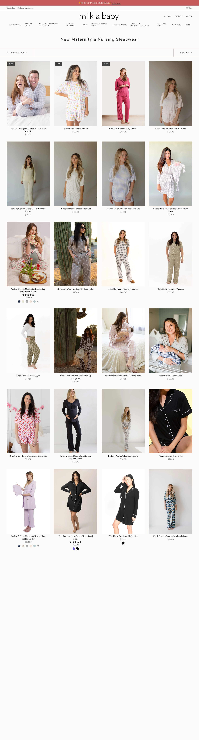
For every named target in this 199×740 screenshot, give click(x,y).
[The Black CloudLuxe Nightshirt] (123, 501)
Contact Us (11, 8)
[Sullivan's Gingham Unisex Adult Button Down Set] (28, 93)
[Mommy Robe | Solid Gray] (170, 340)
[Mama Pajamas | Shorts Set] (170, 421)
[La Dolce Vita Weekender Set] (75, 93)
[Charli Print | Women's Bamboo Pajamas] (170, 501)
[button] (30, 25)
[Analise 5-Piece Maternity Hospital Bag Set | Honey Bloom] (28, 254)
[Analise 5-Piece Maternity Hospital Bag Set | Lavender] (28, 501)
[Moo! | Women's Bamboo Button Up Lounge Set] (75, 340)
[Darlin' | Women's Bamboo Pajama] (123, 421)
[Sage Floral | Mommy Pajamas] (170, 254)
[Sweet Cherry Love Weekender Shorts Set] (28, 421)
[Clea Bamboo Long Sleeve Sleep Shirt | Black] (75, 501)
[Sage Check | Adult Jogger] (28, 340)
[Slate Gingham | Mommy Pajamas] (123, 254)
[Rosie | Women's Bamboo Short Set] (170, 93)
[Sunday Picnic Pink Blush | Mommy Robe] (123, 340)
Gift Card (188, 8)
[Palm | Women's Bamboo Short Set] (75, 174)
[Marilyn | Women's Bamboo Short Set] (123, 174)
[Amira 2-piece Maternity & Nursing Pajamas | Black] (75, 421)
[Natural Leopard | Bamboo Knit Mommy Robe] (170, 174)
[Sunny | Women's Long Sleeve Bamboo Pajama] (28, 174)
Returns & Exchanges (26, 8)
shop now (116, 3)
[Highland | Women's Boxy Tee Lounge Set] (75, 254)
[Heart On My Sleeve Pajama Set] (123, 93)
